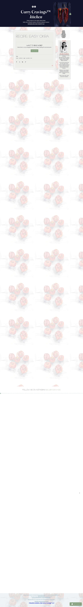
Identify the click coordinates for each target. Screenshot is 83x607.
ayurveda (28, 58)
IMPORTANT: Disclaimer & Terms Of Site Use (41, 601)
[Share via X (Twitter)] (19, 61)
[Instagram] (33, 7)
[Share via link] (25, 61)
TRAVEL (63, 31)
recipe (17, 58)
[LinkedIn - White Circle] (35, 7)
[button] (70, 13)
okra (31, 58)
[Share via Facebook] (16, 61)
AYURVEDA (63, 36)
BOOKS (63, 32)
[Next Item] (79, 493)
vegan (24, 58)
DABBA (63, 37)
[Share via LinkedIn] (22, 61)
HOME (63, 30)
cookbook (21, 58)
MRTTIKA (63, 34)
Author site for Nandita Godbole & (30, 22)
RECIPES (63, 33)
